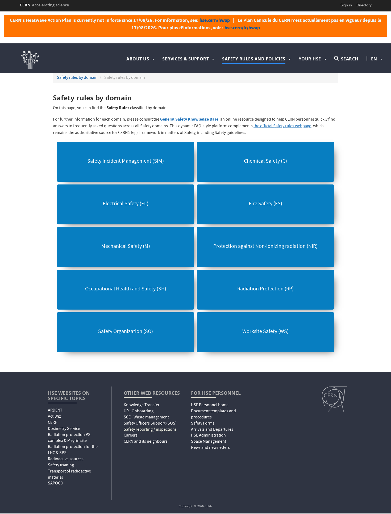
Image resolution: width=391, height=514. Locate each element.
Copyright (186, 506)
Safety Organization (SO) (125, 332)
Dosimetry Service (64, 429)
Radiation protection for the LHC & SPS (73, 450)
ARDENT (55, 411)
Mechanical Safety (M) (125, 247)
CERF (52, 423)
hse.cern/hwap (214, 20)
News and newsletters (210, 448)
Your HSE (310, 59)
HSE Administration (208, 436)
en (374, 59)
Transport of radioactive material (69, 474)
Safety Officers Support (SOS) (150, 424)
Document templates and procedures (213, 414)
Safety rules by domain (77, 78)
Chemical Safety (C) (265, 162)
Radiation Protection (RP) (265, 289)
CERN (44, 4)
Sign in (346, 5)
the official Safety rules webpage (282, 126)
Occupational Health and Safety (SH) (125, 289)
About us (137, 59)
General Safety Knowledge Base (189, 119)
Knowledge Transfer (142, 405)
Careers (131, 436)
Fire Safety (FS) (265, 204)
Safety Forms (202, 424)
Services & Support (185, 59)
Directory (364, 5)
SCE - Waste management (146, 417)
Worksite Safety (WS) (265, 332)
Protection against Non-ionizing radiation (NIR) (265, 247)
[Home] (62, 59)
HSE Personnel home (209, 405)
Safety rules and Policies (253, 59)
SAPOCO (55, 483)
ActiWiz (54, 417)
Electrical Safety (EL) (125, 204)
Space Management (208, 442)
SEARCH (349, 59)
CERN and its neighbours (146, 442)
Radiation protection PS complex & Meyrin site (69, 438)
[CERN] (334, 399)
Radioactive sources (66, 459)
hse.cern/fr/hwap (242, 27)
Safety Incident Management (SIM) (125, 162)
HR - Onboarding (138, 411)
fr (374, 76)
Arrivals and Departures (212, 430)
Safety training (61, 465)
